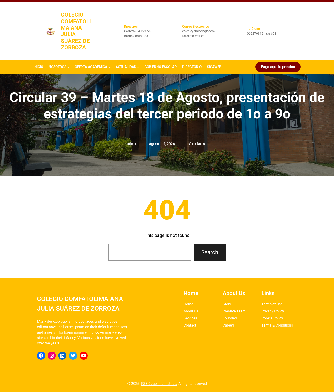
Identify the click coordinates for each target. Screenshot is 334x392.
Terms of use (272, 304)
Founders (230, 318)
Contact (190, 325)
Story (227, 304)
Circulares (197, 144)
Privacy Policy (273, 311)
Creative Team (234, 311)
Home (188, 304)
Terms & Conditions (277, 325)
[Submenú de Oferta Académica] (109, 67)
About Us (191, 311)
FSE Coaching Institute (159, 384)
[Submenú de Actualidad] (138, 67)
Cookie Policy (272, 318)
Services (190, 318)
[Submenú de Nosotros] (68, 67)
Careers (229, 325)
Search (209, 252)
